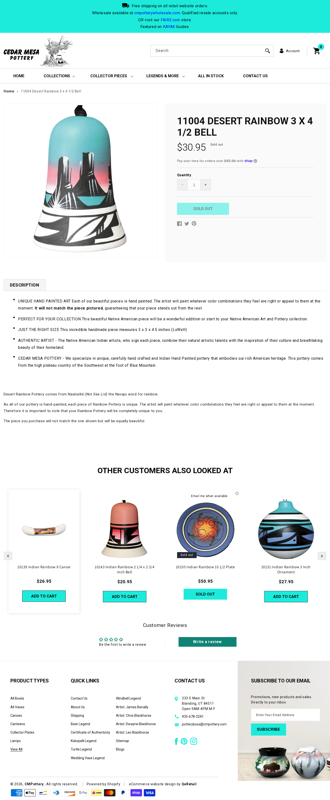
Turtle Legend (81, 749)
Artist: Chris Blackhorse (133, 715)
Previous (8, 556)
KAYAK (169, 26)
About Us (78, 707)
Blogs (120, 749)
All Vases (17, 707)
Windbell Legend (128, 698)
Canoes (16, 715)
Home (9, 91)
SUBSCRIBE (268, 729)
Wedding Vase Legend (88, 758)
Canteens (17, 724)
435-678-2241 (193, 716)
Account (293, 51)
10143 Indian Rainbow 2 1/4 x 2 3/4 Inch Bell (124, 570)
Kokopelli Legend (83, 741)
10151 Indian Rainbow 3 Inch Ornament (286, 570)
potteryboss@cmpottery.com (204, 724)
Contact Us (79, 698)
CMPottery (34, 784)
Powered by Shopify (104, 784)
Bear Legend (80, 724)
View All (16, 749)
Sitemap (122, 741)
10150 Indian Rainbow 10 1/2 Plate (205, 567)
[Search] (267, 50)
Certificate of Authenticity (90, 732)
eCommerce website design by (155, 784)
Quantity (184, 175)
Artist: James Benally (132, 707)
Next (322, 556)
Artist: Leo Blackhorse (132, 732)
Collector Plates (22, 732)
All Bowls (17, 698)
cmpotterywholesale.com (157, 13)
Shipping (77, 715)
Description (24, 285)
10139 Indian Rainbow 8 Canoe (44, 567)
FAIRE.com (170, 20)
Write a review (207, 641)
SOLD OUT (205, 594)
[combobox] (212, 50)
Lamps (15, 741)
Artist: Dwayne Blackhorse (136, 724)
